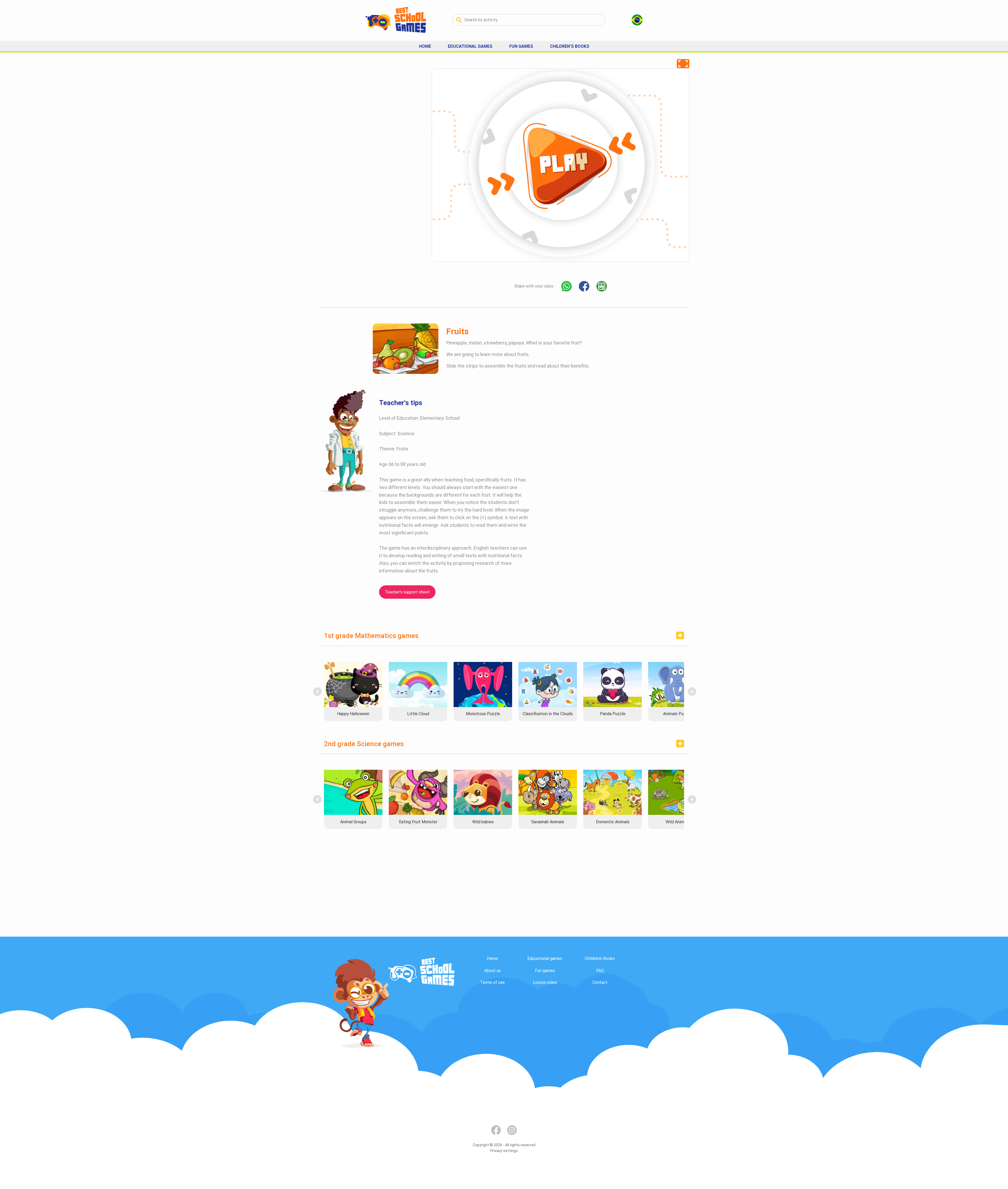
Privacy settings (504, 1151)
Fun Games (521, 46)
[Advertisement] (358, 147)
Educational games (544, 958)
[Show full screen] (683, 63)
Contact (599, 982)
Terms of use (492, 982)
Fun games (545, 970)
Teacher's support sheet (407, 592)
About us (492, 970)
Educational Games (470, 46)
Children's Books (569, 46)
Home (425, 46)
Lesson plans (545, 982)
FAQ (600, 970)
